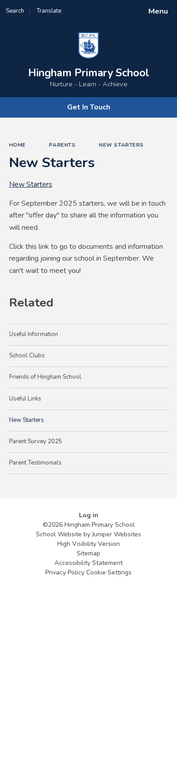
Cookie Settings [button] (109, 572)
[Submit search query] (111, 8)
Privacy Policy (64, 572)
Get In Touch (88, 107)
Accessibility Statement (88, 563)
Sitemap (88, 553)
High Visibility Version (88, 543)
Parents (62, 144)
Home (17, 144)
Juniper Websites (116, 534)
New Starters (121, 144)
